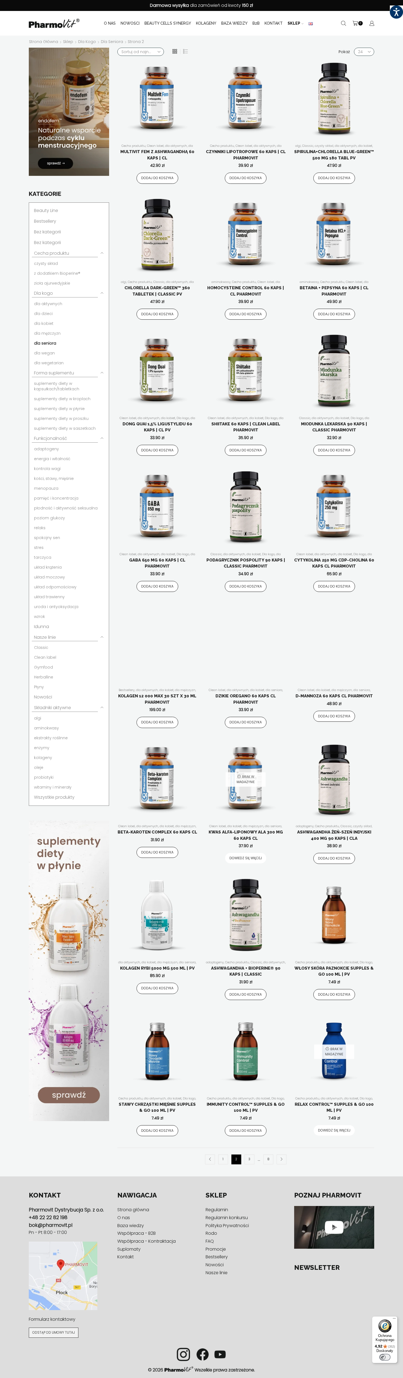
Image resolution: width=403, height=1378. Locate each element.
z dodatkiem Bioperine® (57, 273)
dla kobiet (365, 146)
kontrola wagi (47, 468)
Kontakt (274, 23)
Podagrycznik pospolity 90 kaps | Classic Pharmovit (245, 563)
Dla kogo (87, 41)
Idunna (41, 626)
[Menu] (394, 1319)
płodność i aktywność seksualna (66, 508)
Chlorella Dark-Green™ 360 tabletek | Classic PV (157, 291)
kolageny (43, 757)
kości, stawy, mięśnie (54, 478)
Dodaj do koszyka (157, 178)
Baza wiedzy (234, 23)
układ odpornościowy (55, 587)
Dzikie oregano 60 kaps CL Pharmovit (245, 699)
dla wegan (44, 353)
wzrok (39, 616)
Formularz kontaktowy (52, 1319)
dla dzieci (43, 313)
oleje (38, 767)
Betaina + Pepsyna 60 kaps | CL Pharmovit (334, 291)
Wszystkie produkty (54, 797)
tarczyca (42, 557)
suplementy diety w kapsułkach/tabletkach (56, 386)
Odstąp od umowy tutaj (53, 1332)
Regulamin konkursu (227, 1217)
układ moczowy (49, 577)
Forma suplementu (54, 373)
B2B (256, 23)
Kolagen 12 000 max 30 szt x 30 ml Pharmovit (157, 699)
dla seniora (112, 41)
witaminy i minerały (53, 787)
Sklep (294, 23)
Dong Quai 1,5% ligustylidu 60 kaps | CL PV (157, 427)
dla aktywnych (176, 146)
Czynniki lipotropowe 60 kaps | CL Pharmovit (246, 155)
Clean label (155, 146)
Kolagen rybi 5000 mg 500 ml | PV (157, 968)
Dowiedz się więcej (245, 858)
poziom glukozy (49, 518)
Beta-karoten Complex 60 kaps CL (157, 832)
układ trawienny (49, 597)
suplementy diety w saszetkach (65, 428)
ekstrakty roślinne (51, 738)
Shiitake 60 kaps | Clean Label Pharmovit (245, 427)
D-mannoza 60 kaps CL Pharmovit (334, 696)
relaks (40, 528)
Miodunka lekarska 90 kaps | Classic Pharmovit (334, 427)
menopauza (46, 488)
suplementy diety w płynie (59, 408)
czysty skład (324, 146)
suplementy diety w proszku (61, 418)
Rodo (211, 1233)
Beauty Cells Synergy (167, 23)
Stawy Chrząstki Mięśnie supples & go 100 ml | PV (157, 1107)
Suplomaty (129, 1249)
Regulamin (217, 1210)
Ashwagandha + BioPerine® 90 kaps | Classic (245, 971)
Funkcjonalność (50, 438)
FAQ (210, 1241)
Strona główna (43, 41)
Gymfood (43, 667)
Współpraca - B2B (136, 1233)
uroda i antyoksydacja (56, 606)
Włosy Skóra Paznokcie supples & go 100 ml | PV (334, 971)
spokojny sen (47, 537)
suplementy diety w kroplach (62, 399)
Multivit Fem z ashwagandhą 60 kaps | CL (157, 155)
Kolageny (206, 23)
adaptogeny (305, 826)
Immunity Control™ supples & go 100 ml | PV (246, 1107)
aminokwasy (221, 282)
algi (298, 146)
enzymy (41, 747)
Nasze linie (45, 637)
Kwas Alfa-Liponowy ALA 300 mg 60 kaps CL (246, 835)
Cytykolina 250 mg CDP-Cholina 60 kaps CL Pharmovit (334, 563)
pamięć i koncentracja (56, 498)
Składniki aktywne (52, 707)
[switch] (384, 1357)
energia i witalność (52, 459)
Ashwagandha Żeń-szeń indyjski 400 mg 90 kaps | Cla (334, 835)
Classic (307, 146)
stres (39, 547)
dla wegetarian (49, 363)
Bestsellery (127, 690)
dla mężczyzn (185, 690)
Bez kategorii (47, 232)
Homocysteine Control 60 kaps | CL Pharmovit (245, 291)
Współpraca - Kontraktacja (146, 1241)
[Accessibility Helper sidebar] (396, 12)
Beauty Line (46, 210)
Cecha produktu (133, 146)
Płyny (39, 687)
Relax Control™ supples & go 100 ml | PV (334, 1107)
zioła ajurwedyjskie (52, 283)
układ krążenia (48, 567)
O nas (110, 23)
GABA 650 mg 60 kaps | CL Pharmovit (157, 563)
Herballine (43, 677)
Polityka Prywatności (227, 1225)
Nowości (130, 23)
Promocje (216, 1249)
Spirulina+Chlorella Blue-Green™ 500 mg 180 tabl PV (334, 155)
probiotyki (43, 777)
